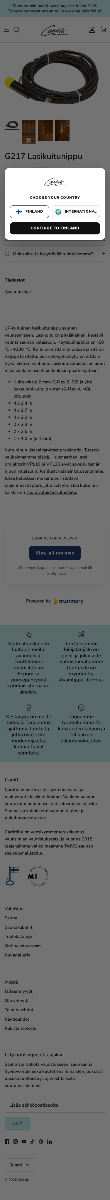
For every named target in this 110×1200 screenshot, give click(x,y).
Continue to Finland (55, 228)
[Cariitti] (55, 186)
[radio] (29, 211)
